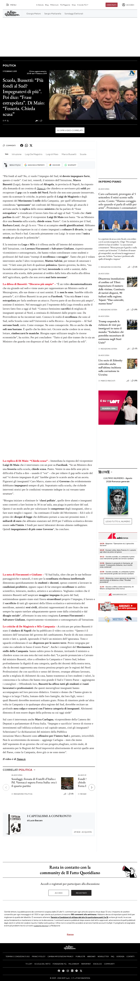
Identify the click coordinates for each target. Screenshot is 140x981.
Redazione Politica (21, 794)
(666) (45, 121)
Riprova (70, 934)
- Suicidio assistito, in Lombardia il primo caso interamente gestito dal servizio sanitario (117, 558)
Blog (47, 5)
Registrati (81, 893)
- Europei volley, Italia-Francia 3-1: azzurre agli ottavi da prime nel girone (118, 551)
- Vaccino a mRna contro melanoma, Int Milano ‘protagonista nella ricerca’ (117, 588)
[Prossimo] (91, 787)
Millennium (54, 5)
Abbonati (111, 5)
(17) (136, 349)
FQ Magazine (65, 5)
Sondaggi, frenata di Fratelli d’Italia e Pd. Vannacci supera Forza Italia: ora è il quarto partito (34, 782)
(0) (72, 794)
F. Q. (6, 121)
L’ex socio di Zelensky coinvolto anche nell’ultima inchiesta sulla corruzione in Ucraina (110, 367)
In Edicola (39, 5)
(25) (135, 309)
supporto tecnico (41, 925)
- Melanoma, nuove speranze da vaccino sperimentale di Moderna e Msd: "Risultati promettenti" (117, 580)
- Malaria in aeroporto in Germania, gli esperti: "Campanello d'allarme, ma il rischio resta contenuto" (116, 565)
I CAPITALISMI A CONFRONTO (49, 816)
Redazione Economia (109, 267)
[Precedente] (6, 787)
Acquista (83, 832)
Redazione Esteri (107, 310)
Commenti (11, 145)
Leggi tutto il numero (118, 521)
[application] (93, 95)
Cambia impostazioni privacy (60, 956)
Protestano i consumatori (121, 208)
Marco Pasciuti (106, 381)
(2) (136, 267)
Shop (74, 5)
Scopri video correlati (70, 130)
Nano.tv (41, 188)
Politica (9, 65)
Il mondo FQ (81, 5)
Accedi (59, 893)
